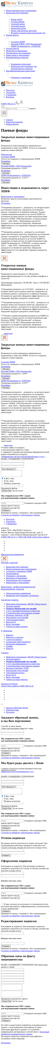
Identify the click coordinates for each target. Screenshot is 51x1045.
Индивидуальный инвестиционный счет (28, 33)
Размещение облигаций (21, 64)
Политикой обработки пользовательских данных (25, 1033)
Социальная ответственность (18, 642)
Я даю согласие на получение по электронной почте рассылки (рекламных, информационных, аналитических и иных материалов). (25, 906)
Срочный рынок (18, 24)
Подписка (10, 712)
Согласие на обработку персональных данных (20, 515)
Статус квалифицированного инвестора (23, 611)
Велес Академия (13, 624)
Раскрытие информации (16, 644)
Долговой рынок (18, 26)
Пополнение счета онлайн (17, 617)
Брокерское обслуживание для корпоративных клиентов (24, 67)
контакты (5, 684)
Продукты (10, 90)
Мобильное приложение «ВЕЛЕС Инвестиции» (26, 604)
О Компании (11, 524)
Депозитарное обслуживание (18, 53)
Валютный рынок (18, 28)
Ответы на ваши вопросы (17, 626)
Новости (9, 648)
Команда (9, 635)
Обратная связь (12, 710)
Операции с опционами (21, 77)
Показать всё (6, 154)
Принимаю (6, 1043)
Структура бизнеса (14, 639)
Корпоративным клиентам (17, 57)
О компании (11, 95)
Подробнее (6, 161)
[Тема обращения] (8, 469)
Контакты (10, 97)
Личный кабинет (13, 606)
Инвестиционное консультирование (21, 10)
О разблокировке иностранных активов (23, 613)
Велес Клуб (11, 622)
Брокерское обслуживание (17, 13)
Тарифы (9, 646)
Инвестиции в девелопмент (17, 55)
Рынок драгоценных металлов (24, 31)
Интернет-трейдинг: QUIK (17, 615)
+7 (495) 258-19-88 (23, 537)
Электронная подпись (15, 620)
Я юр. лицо (9, 481)
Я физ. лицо (9, 478)
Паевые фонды (12, 35)
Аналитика (10, 92)
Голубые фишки (18, 22)
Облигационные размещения (18, 593)
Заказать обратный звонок (17, 708)
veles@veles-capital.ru (40, 537)
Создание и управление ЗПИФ (19, 571)
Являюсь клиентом (12, 483)
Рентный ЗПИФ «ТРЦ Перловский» (26, 44)
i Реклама (5, 164)
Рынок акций (16, 19)
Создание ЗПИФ (18, 42)
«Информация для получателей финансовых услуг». (23, 456)
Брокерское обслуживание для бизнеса (22, 596)
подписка (13, 684)
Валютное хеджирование (16, 51)
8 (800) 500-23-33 (8, 537)
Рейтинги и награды (14, 637)
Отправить (6, 510)
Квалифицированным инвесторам (20, 71)
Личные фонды (12, 48)
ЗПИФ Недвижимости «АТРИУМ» (26, 46)
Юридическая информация (12, 554)
